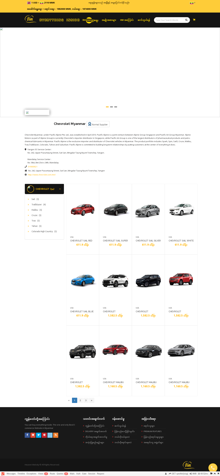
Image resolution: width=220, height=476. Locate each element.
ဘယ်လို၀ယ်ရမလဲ (122, 437)
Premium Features (153, 431)
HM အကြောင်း (127, 20)
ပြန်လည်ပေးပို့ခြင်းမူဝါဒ (124, 431)
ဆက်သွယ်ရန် (144, 20)
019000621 (32, 166)
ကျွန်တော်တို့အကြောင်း (94, 425)
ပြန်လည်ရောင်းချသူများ (154, 437)
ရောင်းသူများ (149, 425)
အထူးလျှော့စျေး (90, 20)
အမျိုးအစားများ (109, 20)
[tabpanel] (110, 72)
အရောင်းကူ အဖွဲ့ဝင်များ (153, 442)
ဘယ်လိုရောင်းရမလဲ (123, 442)
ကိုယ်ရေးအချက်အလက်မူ (96, 437)
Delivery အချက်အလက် (96, 431)
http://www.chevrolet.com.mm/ (42, 174)
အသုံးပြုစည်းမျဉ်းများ (94, 442)
